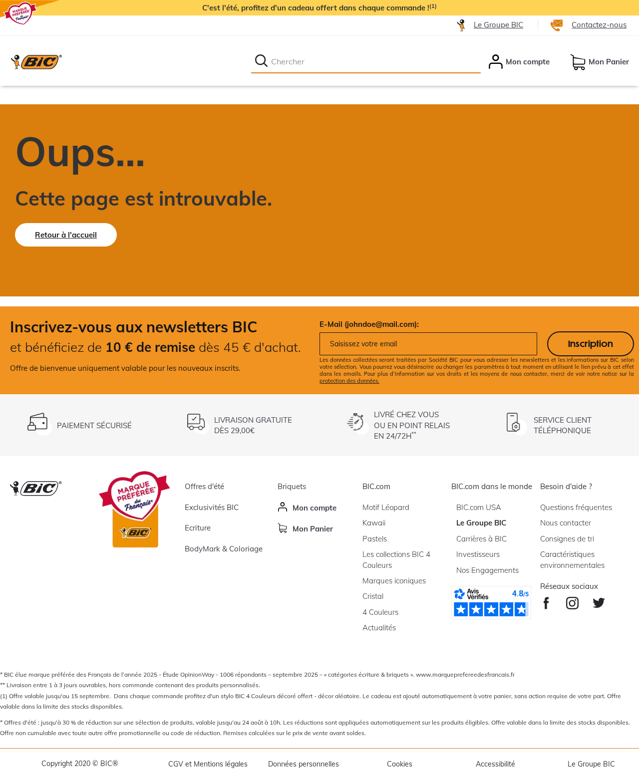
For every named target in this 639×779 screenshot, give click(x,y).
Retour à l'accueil (66, 235)
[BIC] (36, 61)
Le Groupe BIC (498, 24)
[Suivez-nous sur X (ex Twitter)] (599, 600)
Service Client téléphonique (563, 425)
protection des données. (349, 380)
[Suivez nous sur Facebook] (546, 600)
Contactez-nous (599, 24)
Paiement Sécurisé (94, 425)
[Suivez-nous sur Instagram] (572, 600)
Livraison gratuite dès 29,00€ (253, 425)
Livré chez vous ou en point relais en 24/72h (412, 425)
